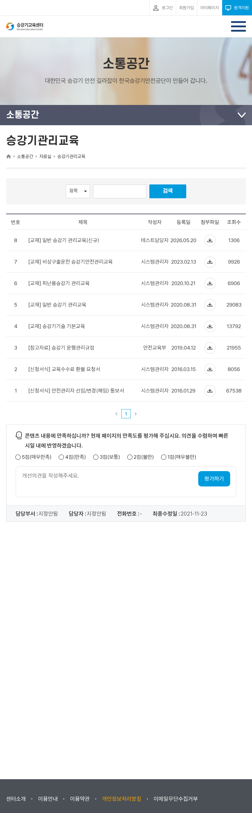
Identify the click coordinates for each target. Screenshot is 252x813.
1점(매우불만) (181, 457)
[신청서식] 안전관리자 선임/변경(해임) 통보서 (76, 391)
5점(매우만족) (37, 457)
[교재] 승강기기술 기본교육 (56, 326)
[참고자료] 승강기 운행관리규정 (61, 348)
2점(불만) (144, 457)
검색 (168, 191)
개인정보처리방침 (121, 799)
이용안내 (48, 799)
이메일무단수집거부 (176, 799)
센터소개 (16, 799)
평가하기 (214, 478)
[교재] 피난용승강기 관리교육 (59, 283)
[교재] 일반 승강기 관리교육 (57, 305)
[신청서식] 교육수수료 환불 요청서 (64, 369)
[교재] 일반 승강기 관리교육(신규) (63, 240)
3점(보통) (110, 457)
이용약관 (80, 799)
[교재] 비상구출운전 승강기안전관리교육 (70, 262)
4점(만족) (75, 457)
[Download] (210, 240)
